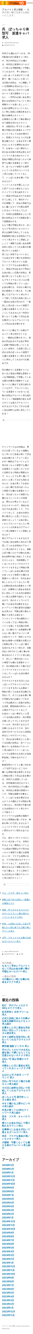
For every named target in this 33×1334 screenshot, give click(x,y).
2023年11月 (8, 1270)
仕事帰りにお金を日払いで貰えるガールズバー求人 (16, 1131)
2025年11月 (8, 1180)
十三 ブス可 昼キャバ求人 (15, 893)
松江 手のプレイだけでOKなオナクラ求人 (15, 1006)
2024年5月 (8, 1247)
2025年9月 (8, 1187)
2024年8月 (8, 1236)
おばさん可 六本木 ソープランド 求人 (15, 1076)
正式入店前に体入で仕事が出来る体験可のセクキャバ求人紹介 (16, 1021)
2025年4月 (8, 1206)
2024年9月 (8, 1232)
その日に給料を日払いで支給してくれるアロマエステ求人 (16, 1090)
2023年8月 (8, 1281)
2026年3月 (8, 1165)
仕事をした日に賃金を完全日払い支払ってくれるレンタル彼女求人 (16, 1030)
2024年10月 (8, 1229)
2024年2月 (8, 1259)
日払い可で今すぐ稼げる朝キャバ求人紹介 (16, 1082)
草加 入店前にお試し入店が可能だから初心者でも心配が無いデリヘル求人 (16, 927)
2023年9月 (8, 1277)
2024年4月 (8, 1251)
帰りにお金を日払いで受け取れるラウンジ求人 (16, 1124)
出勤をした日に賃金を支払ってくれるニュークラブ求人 (16, 1068)
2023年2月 (8, 1304)
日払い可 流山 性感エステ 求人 (15, 1060)
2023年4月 (8, 1296)
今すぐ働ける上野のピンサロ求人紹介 (16, 1105)
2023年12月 (8, 1266)
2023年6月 (8, 1289)
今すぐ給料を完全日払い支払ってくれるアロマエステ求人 (16, 1039)
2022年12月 (8, 1311)
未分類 (21, 954)
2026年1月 (8, 1172)
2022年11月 (8, 1315)
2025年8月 (8, 1191)
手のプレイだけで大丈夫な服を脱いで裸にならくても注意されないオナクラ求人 (16, 1052)
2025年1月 (8, 1217)
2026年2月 (8, 1168)
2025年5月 (8, 1202)
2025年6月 (8, 1198)
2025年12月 (8, 1176)
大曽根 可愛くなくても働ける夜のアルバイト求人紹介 (16, 1145)
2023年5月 (8, 1292)
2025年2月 (8, 1213)
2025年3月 (8, 1210)
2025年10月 (8, 1183)
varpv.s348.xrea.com (11, 43)
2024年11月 (8, 1225)
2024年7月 (8, 1240)
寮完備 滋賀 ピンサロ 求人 (15, 1046)
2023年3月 (8, 1300)
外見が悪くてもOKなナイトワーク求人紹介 (15, 1111)
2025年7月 (8, 1195)
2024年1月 (8, 1262)
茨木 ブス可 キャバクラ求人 (16, 1118)
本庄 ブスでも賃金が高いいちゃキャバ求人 (16, 1137)
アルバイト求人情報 (12, 9)
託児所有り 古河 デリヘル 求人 (15, 1013)
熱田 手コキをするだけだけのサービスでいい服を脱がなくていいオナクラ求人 (15, 913)
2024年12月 (8, 1221)
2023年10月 (8, 1274)
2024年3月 (8, 1255)
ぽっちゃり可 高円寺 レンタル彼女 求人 (15, 1098)
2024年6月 (8, 1243)
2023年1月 (8, 1307)
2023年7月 (8, 1285)
